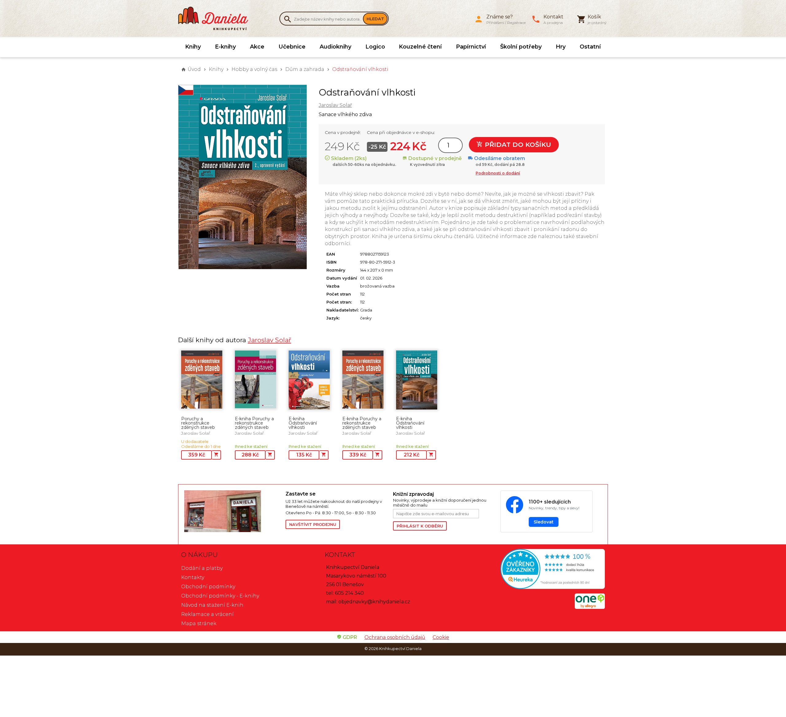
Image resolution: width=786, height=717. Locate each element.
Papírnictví (471, 46)
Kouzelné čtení (420, 46)
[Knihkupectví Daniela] (216, 18)
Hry (561, 46)
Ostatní (590, 46)
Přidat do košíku (517, 144)
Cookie (441, 637)
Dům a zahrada (304, 69)
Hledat (375, 18)
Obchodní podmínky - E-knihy (220, 596)
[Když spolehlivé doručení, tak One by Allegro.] (590, 607)
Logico (375, 46)
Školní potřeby (521, 46)
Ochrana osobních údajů (394, 637)
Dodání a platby (202, 568)
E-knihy (225, 46)
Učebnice (291, 46)
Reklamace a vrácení (207, 614)
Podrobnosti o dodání (498, 173)
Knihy (193, 46)
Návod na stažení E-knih (212, 605)
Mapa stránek (198, 623)
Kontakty (192, 577)
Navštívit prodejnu (312, 524)
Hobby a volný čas (254, 69)
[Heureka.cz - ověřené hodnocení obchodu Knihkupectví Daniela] (536, 569)
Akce (257, 46)
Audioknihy (335, 46)
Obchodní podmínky (208, 587)
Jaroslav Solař (335, 105)
